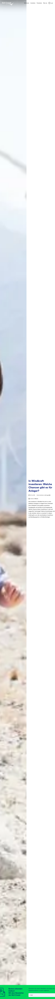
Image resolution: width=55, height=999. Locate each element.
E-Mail (31, 995)
